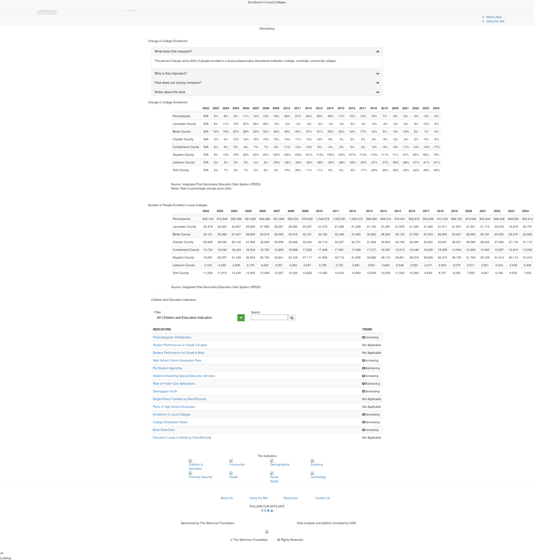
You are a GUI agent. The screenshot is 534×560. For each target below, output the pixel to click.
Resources (290, 498)
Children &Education (196, 466)
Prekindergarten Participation (172, 337)
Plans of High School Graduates (174, 406)
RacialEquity (274, 479)
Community (236, 464)
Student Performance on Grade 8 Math (178, 352)
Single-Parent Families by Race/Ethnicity (179, 399)
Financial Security (200, 477)
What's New (494, 17)
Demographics (279, 464)
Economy (317, 464)
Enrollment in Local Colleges (171, 414)
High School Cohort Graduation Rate (177, 360)
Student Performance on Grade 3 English (180, 345)
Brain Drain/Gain (164, 430)
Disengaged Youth (165, 391)
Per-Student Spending (167, 368)
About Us (227, 498)
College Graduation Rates (170, 422)
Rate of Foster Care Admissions (174, 383)
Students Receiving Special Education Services (184, 376)
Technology (318, 477)
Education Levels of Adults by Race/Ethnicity (182, 437)
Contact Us (322, 498)
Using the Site (495, 21)
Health (233, 477)
